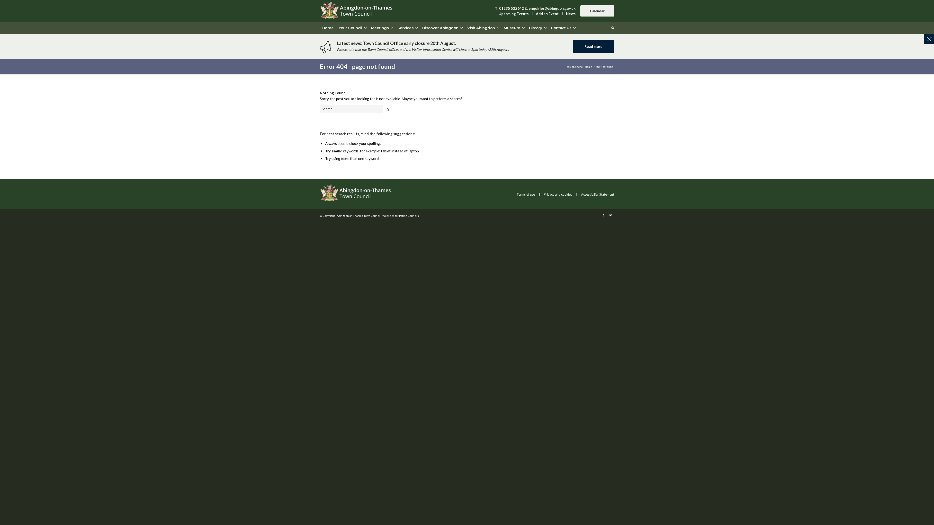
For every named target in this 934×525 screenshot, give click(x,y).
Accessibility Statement (597, 194)
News (570, 13)
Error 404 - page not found (357, 66)
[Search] (611, 28)
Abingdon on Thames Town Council (358, 215)
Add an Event (547, 13)
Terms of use (526, 194)
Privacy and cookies (558, 194)
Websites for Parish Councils (400, 215)
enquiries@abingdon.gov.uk (552, 8)
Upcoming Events (514, 13)
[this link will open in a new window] (603, 215)
